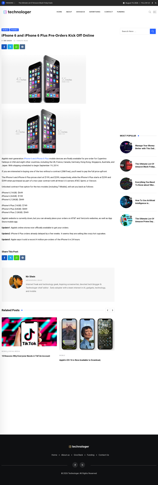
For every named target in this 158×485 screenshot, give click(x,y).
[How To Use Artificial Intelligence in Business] (126, 202)
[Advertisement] (58, 396)
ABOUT (69, 12)
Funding (90, 455)
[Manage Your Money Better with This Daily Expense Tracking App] (126, 147)
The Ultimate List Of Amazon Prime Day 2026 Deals (144, 221)
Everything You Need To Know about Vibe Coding (145, 185)
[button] (107, 310)
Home (54, 455)
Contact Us (104, 455)
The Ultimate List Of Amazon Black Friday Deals (35, 3)
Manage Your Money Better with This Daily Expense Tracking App (145, 148)
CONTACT (108, 12)
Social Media (14, 351)
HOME (59, 12)
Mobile (5, 351)
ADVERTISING (94, 12)
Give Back (78, 455)
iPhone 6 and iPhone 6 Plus (36, 158)
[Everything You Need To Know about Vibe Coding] (126, 184)
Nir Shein (8, 41)
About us (65, 455)
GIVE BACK (80, 12)
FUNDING (121, 12)
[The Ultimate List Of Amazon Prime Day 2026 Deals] (126, 220)
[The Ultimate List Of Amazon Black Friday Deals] (126, 165)
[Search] (150, 11)
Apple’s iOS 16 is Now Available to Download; (80, 360)
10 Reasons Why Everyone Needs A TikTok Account (26, 356)
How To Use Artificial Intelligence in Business (145, 203)
